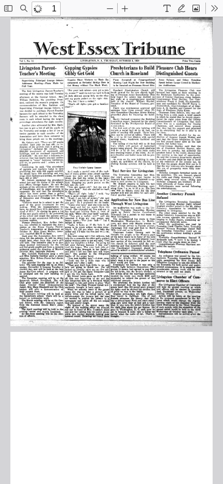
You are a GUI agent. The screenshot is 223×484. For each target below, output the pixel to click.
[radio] (167, 8)
